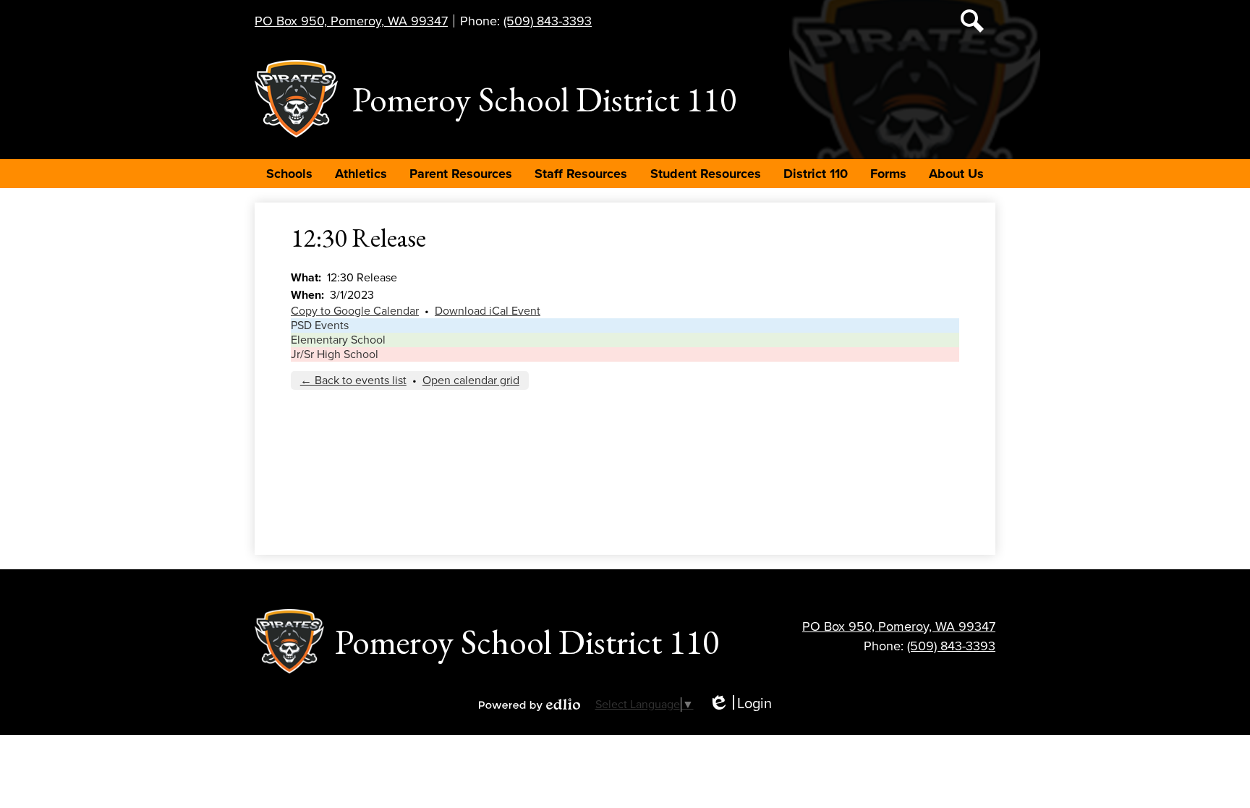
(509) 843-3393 (547, 21)
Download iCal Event (487, 311)
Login (740, 704)
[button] (289, 173)
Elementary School (338, 340)
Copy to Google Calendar (355, 311)
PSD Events (320, 325)
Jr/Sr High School (334, 354)
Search (972, 21)
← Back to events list (353, 380)
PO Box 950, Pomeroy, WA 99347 (351, 21)
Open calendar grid (470, 380)
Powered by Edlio (529, 704)
